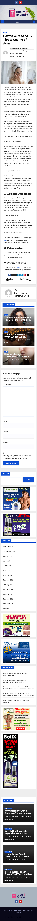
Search (6, 474)
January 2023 (8, 585)
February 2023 (8, 580)
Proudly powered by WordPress (13, 910)
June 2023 (7, 566)
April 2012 (6, 608)
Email (5, 432)
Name (5, 421)
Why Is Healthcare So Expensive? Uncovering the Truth (16, 813)
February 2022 (8, 599)
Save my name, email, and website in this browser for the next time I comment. (17, 457)
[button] (31, 22)
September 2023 (9, 551)
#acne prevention (16, 54)
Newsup (29, 910)
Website (5, 442)
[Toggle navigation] (17, 21)
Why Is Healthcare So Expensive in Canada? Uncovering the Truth (15, 833)
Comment (7, 384)
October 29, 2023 (12, 877)
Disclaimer (29, 917)
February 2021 (8, 604)
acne (5, 240)
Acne (5, 32)
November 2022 (9, 594)
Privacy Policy (9, 917)
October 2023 (8, 547)
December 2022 (8, 589)
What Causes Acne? (10, 280)
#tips (23, 56)
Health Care (8, 808)
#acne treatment (15, 56)
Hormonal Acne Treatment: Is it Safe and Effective (17, 356)
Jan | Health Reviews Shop (20, 48)
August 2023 (7, 556)
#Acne (24, 51)
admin (17, 323)
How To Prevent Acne (25, 280)
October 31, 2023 (12, 816)
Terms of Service (19, 917)
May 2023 (6, 570)
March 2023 (7, 575)
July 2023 (6, 561)
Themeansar (18, 912)
